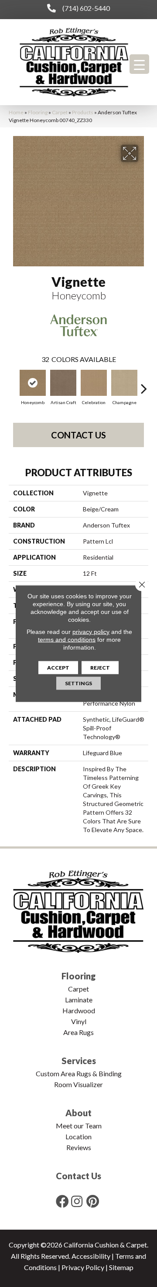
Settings (78, 683)
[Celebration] (93, 383)
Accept (58, 667)
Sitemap (121, 1267)
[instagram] (76, 1201)
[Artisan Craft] (63, 383)
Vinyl (78, 1021)
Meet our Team (79, 1125)
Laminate (78, 999)
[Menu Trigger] (139, 64)
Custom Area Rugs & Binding (79, 1073)
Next (143, 384)
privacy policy (90, 631)
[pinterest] (92, 1201)
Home (16, 112)
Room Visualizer (78, 1084)
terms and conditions (67, 639)
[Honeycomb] (32, 383)
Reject (100, 667)
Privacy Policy (82, 1267)
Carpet (60, 112)
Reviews (78, 1147)
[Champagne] (124, 383)
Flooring (38, 112)
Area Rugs (78, 1032)
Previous (13, 384)
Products (82, 112)
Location (78, 1136)
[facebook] (62, 1201)
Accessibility (91, 1256)
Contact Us (78, 435)
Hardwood (78, 1010)
